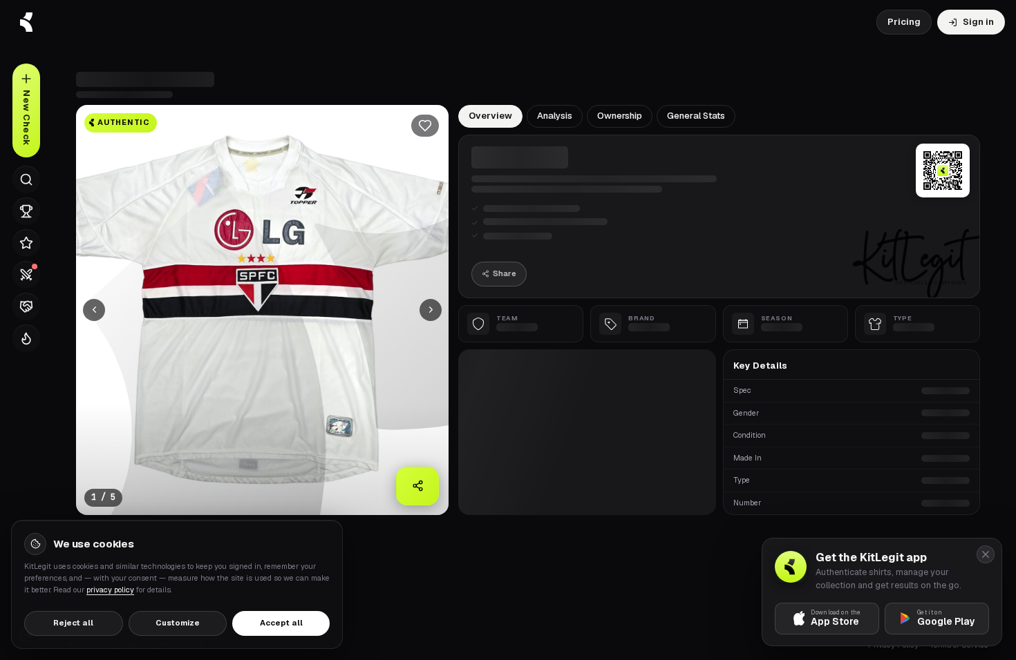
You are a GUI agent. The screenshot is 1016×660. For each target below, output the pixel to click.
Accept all (281, 623)
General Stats (696, 116)
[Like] (425, 126)
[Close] (986, 554)
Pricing (904, 22)
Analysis (554, 116)
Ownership (619, 116)
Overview (490, 116)
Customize (178, 623)
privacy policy (110, 589)
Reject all (73, 623)
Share (504, 273)
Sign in (978, 22)
